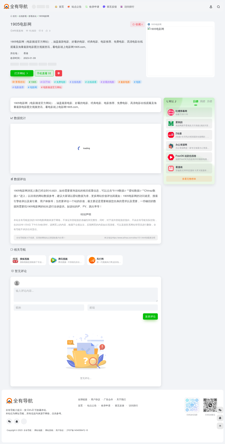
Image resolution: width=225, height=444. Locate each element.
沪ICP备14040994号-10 (77, 430)
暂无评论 (21, 271)
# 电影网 (32, 87)
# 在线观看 (91, 81)
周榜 (202, 101)
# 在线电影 (75, 81)
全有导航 (28, 430)
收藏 (139, 24)
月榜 (209, 101)
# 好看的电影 (107, 81)
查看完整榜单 (189, 178)
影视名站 (33, 16)
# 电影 (137, 81)
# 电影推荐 (18, 87)
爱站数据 (134, 190)
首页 (15, 16)
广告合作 (108, 399)
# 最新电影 (124, 81)
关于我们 (121, 399)
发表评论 (150, 316)
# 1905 (32, 81)
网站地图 (38, 430)
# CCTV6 (45, 81)
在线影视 (23, 16)
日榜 (195, 101)
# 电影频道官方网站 (51, 87)
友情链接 (82, 399)
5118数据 (118, 190)
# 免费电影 (60, 81)
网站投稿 (49, 430)
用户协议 (95, 399)
